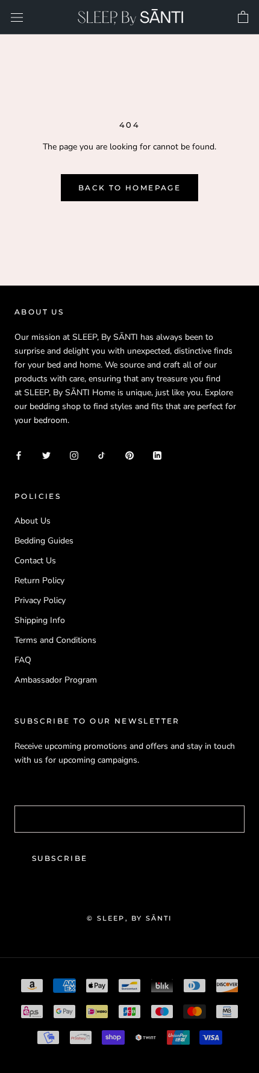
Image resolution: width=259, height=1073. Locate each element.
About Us (32, 521)
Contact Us (35, 560)
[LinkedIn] (157, 454)
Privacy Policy (40, 600)
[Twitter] (46, 454)
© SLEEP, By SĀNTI (129, 918)
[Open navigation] (17, 17)
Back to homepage (129, 187)
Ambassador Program (55, 680)
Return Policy (39, 580)
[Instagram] (74, 454)
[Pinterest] (129, 454)
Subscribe (60, 858)
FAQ (22, 660)
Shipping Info (39, 620)
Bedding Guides (43, 540)
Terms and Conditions (55, 640)
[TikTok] (102, 454)
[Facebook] (18, 454)
